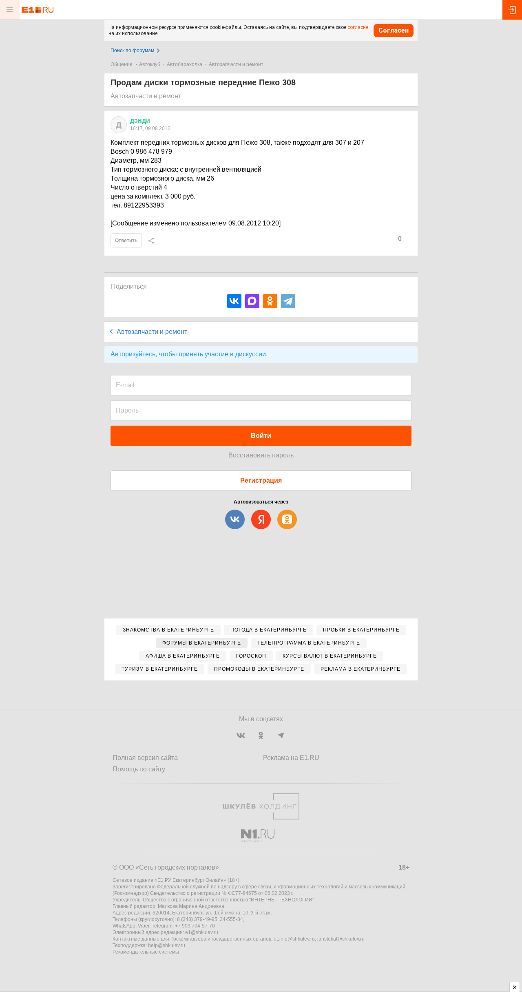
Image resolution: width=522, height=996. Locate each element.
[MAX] (252, 301)
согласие (357, 27)
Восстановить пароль (261, 455)
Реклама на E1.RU (291, 757)
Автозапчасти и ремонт (236, 64)
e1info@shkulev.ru (294, 939)
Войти (261, 435)
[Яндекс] (261, 519)
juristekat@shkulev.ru (341, 939)
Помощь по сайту (139, 769)
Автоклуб (149, 64)
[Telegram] (288, 301)
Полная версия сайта (145, 757)
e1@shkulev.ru (201, 932)
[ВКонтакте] (234, 301)
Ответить (126, 240)
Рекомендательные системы (146, 952)
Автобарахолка (184, 64)
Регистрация (261, 480)
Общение (122, 64)
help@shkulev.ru (166, 945)
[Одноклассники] (270, 301)
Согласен (393, 30)
